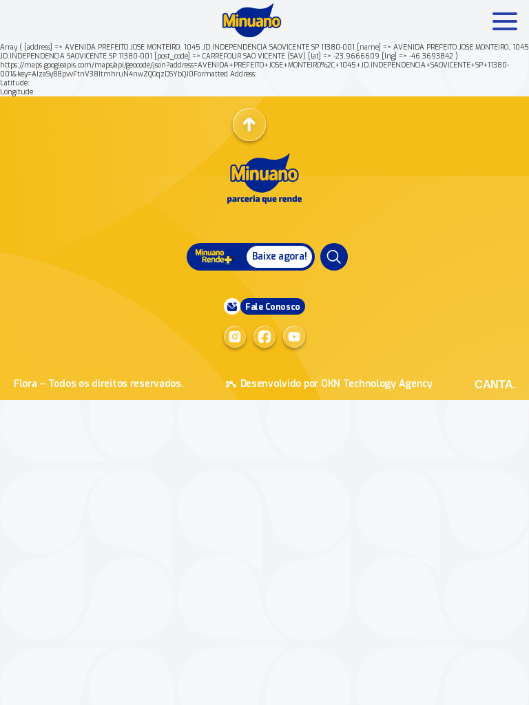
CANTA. (495, 384)
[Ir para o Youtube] (294, 337)
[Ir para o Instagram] (235, 337)
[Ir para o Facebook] (264, 337)
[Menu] (334, 257)
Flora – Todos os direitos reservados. (99, 383)
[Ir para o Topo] (249, 124)
